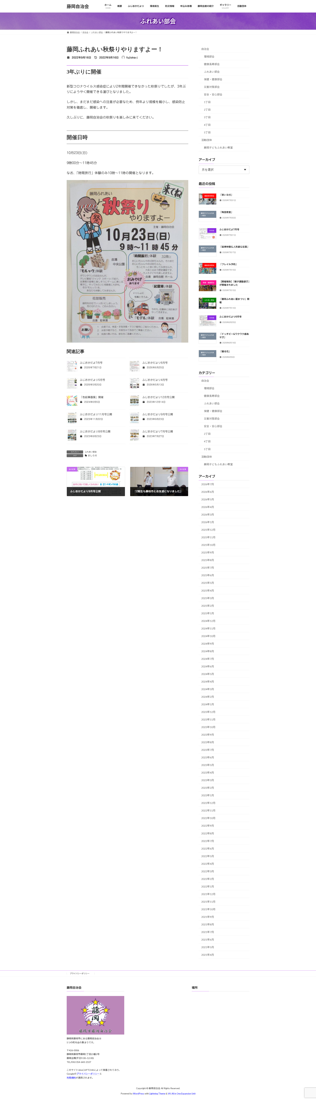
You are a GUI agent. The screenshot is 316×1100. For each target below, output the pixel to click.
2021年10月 (208, 909)
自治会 (205, 48)
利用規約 (71, 1077)
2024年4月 (207, 681)
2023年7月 (207, 749)
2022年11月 (208, 810)
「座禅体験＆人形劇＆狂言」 (234, 247)
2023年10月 (208, 727)
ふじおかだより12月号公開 (158, 397)
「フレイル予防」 (228, 264)
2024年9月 (207, 643)
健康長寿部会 (212, 64)
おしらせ (92, 455)
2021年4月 (207, 954)
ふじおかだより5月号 (92, 380)
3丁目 (207, 117)
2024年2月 (207, 696)
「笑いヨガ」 (226, 195)
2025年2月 (207, 605)
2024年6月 (207, 666)
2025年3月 (207, 598)
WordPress (138, 1093)
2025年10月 (208, 544)
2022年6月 (207, 848)
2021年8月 (207, 924)
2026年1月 (207, 522)
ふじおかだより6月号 (155, 362)
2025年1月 (207, 613)
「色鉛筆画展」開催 (92, 397)
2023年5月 (207, 764)
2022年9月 (207, 825)
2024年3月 (207, 689)
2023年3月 (207, 780)
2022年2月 (207, 878)
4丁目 (207, 124)
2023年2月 (207, 787)
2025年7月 (207, 567)
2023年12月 (208, 711)
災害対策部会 (212, 86)
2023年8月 (207, 742)
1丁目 (207, 102)
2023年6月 (207, 757)
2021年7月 (207, 931)
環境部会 (209, 56)
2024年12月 (208, 620)
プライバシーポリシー (81, 973)
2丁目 (207, 109)
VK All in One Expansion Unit (182, 1093)
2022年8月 (207, 833)
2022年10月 (208, 818)
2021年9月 (207, 916)
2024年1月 (207, 704)
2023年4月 (207, 772)
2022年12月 (208, 802)
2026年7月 (207, 484)
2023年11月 (208, 719)
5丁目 (207, 132)
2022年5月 (207, 856)
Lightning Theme (157, 1093)
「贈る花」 (225, 351)
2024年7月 (207, 658)
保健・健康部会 (213, 79)
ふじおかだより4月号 (155, 380)
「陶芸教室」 (226, 212)
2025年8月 (207, 560)
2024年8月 (207, 651)
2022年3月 (207, 871)
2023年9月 (207, 734)
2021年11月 (208, 901)
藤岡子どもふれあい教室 (218, 147)
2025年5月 (207, 582)
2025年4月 (207, 590)
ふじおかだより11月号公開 (96, 414)
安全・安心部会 (213, 94)
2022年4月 (207, 863)
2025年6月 (207, 575)
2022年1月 (207, 886)
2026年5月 (207, 499)
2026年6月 (207, 491)
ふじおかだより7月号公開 (157, 431)
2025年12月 (208, 529)
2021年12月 (208, 894)
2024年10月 (208, 636)
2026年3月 (207, 514)
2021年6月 (207, 939)
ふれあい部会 (91, 452)
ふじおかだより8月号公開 (95, 431)
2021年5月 (207, 947)
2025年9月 (207, 552)
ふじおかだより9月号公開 (157, 414)
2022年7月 (207, 840)
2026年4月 (207, 506)
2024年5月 (207, 673)
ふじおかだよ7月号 (91, 362)
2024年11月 (208, 628)
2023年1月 (207, 795)
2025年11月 (208, 537)
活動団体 (206, 139)
